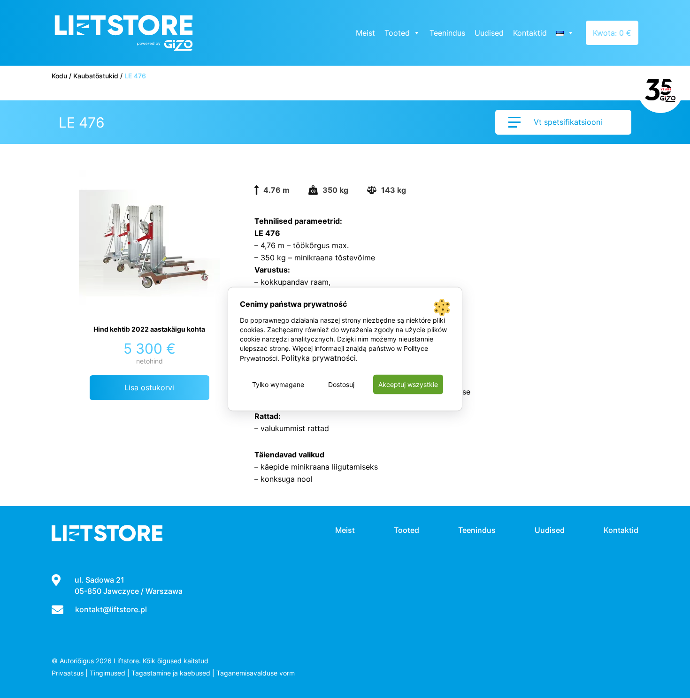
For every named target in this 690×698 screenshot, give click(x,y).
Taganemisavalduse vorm (255, 673)
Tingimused (107, 673)
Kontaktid (530, 33)
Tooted (397, 33)
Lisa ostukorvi (149, 387)
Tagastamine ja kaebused (170, 673)
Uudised (489, 33)
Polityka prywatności (318, 358)
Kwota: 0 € (612, 33)
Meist (365, 33)
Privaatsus (68, 673)
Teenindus (447, 33)
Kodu (59, 76)
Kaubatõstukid (95, 76)
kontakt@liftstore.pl (111, 609)
